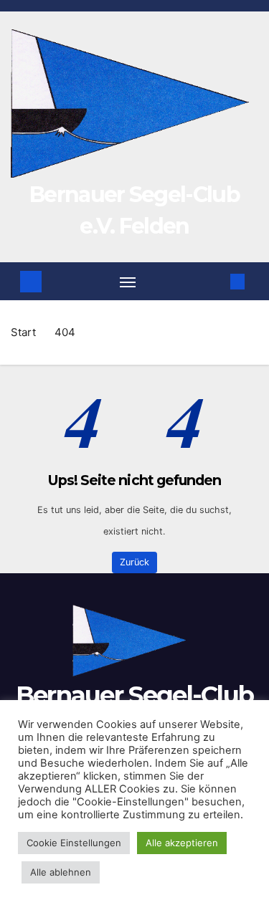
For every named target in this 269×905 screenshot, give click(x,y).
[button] (217, 281)
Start (23, 332)
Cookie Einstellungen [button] (74, 842)
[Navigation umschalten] (127, 282)
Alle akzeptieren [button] (182, 842)
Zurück (134, 562)
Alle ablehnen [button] (60, 872)
